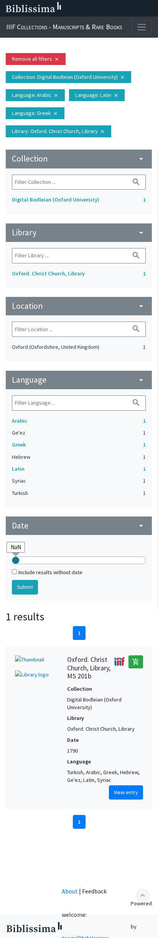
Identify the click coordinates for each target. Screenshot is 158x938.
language (79, 380)
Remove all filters (35, 58)
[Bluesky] (101, 8)
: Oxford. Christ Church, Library (58, 131)
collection (79, 158)
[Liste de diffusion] (77, 8)
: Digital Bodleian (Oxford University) (68, 76)
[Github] (138, 8)
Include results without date (50, 572)
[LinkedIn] (89, 8)
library (79, 232)
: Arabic (35, 95)
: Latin (96, 95)
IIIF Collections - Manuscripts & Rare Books (64, 26)
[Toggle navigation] (142, 27)
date (79, 525)
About (70, 891)
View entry (126, 792)
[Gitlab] (150, 8)
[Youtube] (126, 8)
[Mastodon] (113, 8)
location (79, 306)
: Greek (35, 113)
